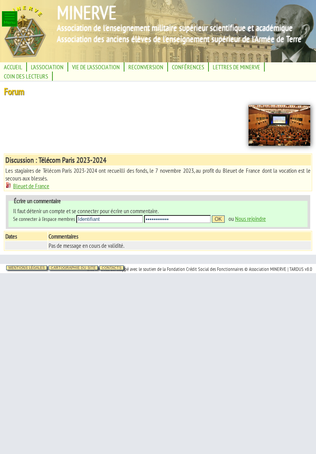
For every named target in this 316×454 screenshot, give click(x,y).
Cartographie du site (73, 268)
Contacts (111, 268)
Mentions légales (26, 268)
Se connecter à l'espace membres (44, 218)
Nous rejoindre (250, 218)
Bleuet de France (31, 186)
